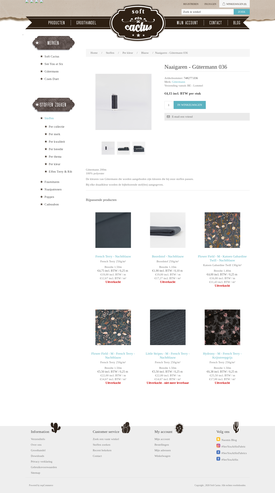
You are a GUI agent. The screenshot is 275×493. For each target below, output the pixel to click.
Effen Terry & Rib (60, 171)
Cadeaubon (52, 204)
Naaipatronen (53, 189)
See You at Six (54, 64)
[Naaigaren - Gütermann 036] (108, 148)
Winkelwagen (162, 455)
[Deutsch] (42, 3)
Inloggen (210, 4)
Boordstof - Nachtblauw (168, 256)
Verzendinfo (38, 439)
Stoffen (49, 118)
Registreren (190, 4)
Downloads (37, 455)
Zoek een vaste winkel (106, 439)
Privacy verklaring (41, 461)
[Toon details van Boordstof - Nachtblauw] (167, 230)
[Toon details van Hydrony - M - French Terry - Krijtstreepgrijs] (222, 327)
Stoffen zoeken (101, 444)
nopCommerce (46, 485)
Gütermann (178, 81)
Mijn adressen (163, 450)
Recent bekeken (102, 450)
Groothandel (87, 22)
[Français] (37, 3)
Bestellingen (162, 444)
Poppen (49, 196)
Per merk (54, 134)
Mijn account (187, 22)
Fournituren (52, 181)
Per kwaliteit (57, 141)
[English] (27, 3)
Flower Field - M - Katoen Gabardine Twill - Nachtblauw (222, 258)
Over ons (36, 444)
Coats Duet (52, 79)
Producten (56, 22)
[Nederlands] (32, 3)
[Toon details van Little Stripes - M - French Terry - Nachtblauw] (167, 327)
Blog (237, 22)
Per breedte (56, 149)
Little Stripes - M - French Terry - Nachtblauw (168, 355)
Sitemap (35, 472)
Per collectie (57, 126)
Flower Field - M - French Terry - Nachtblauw (113, 355)
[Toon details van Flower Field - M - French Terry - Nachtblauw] (113, 327)
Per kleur (54, 164)
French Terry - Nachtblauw (113, 256)
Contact (216, 22)
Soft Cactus (52, 56)
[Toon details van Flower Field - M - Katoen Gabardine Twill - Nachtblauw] (222, 230)
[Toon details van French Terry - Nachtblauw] (113, 230)
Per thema (55, 156)
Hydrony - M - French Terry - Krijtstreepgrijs (222, 355)
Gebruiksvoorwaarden (44, 467)
